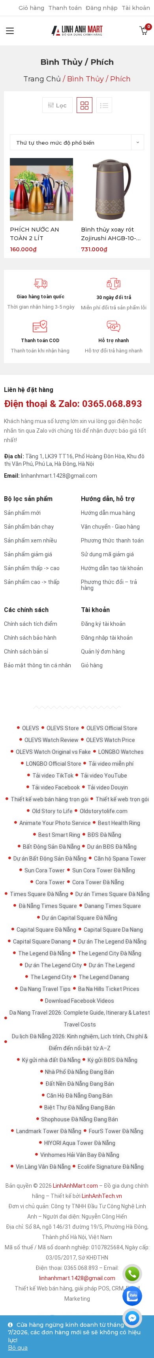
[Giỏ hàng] (143, 31)
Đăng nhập (102, 7)
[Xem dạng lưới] (84, 105)
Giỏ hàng (31, 7)
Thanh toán (65, 7)
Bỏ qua (18, 1347)
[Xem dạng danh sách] (104, 105)
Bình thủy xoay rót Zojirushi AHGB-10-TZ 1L (112, 234)
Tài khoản (136, 7)
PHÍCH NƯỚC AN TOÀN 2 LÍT (34, 234)
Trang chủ (42, 79)
